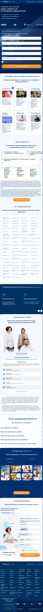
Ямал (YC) (24, 223)
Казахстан (29, 575)
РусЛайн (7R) (15, 228)
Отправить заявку (21, 66)
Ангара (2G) (14, 231)
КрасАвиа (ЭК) (34, 225)
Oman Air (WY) (34, 267)
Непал (11, 584)
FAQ (27, 595)
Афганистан (21, 582)
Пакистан (37, 584)
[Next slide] (41, 311)
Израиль (11, 580)
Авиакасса (37, 587)
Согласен (13, 61)
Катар (36, 575)
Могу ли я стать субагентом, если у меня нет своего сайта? (18, 443)
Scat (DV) (5, 252)
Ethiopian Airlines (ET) (7, 265)
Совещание (10, 462)
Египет (11, 575)
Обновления (37, 592)
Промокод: (4, 56)
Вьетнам (28, 580)
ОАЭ (27, 573)
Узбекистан (3, 573)
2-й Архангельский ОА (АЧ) (16, 238)
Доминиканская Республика (22, 578)
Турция (36, 582)
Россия (11, 573)
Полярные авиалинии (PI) (25, 231)
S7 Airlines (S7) (34, 218)
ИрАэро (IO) (33, 221)
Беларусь (37, 569)
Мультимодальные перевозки (14, 593)
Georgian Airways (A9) (25, 271)
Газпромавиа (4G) (16, 234)
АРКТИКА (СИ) (34, 241)
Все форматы (21, 587)
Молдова (12, 571)
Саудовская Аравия (3, 585)
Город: (3, 51)
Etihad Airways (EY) (35, 270)
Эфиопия (3, 575)
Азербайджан (22, 569)
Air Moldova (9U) (34, 255)
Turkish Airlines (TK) (7, 262)
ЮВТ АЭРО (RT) (6, 228)
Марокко (3, 580)
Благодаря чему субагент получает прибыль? (14, 439)
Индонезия (21, 575)
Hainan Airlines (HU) (26, 252)
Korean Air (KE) (15, 267)
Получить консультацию (21, 200)
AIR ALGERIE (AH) (35, 262)
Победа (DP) (5, 221)
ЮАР (20, 573)
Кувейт (2, 582)
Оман (20, 580)
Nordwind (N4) (25, 221)
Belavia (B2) (14, 248)
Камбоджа (37, 571)
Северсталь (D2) (15, 225)
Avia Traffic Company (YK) (16, 252)
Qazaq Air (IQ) (25, 248)
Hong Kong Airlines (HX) (7, 278)
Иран (36, 573)
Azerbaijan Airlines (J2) (6, 245)
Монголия (12, 582)
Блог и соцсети (30, 590)
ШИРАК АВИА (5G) (35, 245)
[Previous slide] (39, 311)
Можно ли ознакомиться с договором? (12, 436)
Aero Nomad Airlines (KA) (16, 255)
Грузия (36, 580)
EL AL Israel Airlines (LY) (26, 262)
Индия (2, 569)
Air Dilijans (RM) (15, 245)
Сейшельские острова (38, 578)
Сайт (20, 590)
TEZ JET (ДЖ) (34, 252)
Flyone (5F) (24, 255)
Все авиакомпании (5, 590)
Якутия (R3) (14, 223)
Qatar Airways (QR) (35, 265)
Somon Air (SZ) (6, 259)
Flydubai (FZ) (24, 265)
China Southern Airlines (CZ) (25, 274)
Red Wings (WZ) (15, 221)
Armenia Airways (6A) (26, 245)
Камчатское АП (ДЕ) (35, 238)
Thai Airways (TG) (25, 267)
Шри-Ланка (29, 582)
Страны (28, 587)
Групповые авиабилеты (29, 593)
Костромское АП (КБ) (35, 235)
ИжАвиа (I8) (24, 228)
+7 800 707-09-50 (39, 1)
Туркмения (29, 571)
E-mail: (3, 45)
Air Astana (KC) (34, 248)
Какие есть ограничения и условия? (11, 432)
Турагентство (13, 590)
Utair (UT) (24, 218)
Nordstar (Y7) (5, 223)
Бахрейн (2, 577)
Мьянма (20, 584)
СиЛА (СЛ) (33, 231)
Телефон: (4, 40)
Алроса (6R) (24, 225)
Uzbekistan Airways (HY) (16, 259)
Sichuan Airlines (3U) (16, 277)
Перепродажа (38, 590)
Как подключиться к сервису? (9, 428)
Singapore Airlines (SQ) (6, 274)
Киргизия (3, 571)
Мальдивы (29, 584)
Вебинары (21, 592)
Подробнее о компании (21, 493)
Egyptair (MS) (15, 262)
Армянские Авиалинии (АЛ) (6, 248)
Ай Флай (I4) (15, 241)
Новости (37, 595)
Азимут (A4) (5, 225)
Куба (28, 577)
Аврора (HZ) (34, 228)
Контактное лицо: (5, 35)
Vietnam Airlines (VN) (16, 274)
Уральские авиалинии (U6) (6, 218)
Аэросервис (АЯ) (25, 238)
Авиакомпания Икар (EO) (26, 241)
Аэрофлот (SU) (15, 218)
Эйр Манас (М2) (6, 255)
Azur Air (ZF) (5, 231)
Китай (11, 569)
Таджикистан (21, 571)
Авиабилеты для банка (4, 588)
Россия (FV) (5, 241)
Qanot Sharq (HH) (25, 259)
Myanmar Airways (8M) (16, 271)
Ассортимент (4, 592)
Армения (29, 569)
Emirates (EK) (34, 259)
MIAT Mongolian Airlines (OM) (6, 271)
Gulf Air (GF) (5, 267)
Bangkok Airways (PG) (34, 274)
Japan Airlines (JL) (16, 265)
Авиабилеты (12, 587)
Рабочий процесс (10, 459)
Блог (20, 595)
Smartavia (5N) (34, 223)
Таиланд (11, 577)
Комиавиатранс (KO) (7, 238)
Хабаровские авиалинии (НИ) (6, 235)
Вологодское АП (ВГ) (26, 234)
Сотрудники (32, 459)
